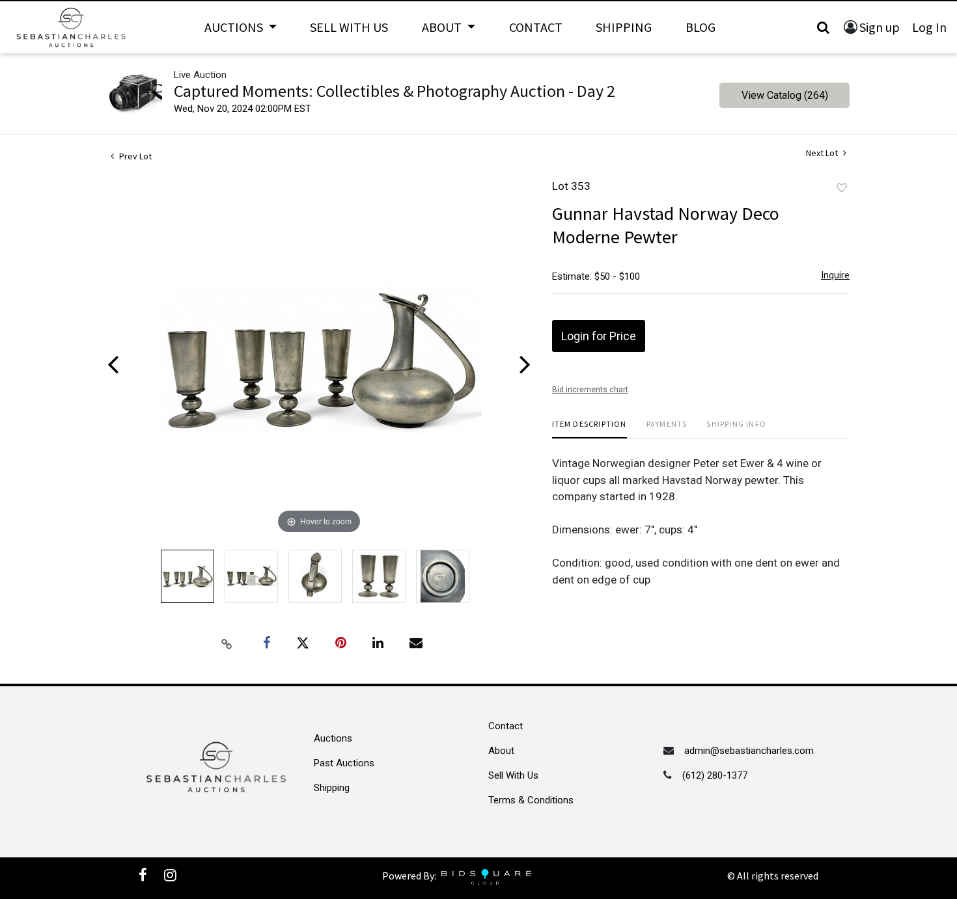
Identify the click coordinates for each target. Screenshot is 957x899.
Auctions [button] (235, 27)
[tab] (589, 429)
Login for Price (598, 336)
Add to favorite (842, 188)
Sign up (879, 27)
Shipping (624, 27)
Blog (700, 27)
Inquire (835, 275)
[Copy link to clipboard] (227, 643)
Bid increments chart (590, 389)
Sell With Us (349, 27)
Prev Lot (134, 156)
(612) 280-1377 (714, 775)
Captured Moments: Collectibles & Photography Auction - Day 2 (394, 90)
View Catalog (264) (785, 95)
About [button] (443, 27)
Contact (535, 27)
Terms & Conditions (531, 800)
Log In (929, 27)
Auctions (333, 738)
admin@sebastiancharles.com (749, 751)
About (501, 751)
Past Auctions (344, 763)
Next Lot (823, 153)
